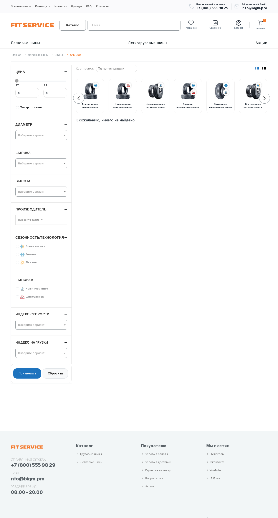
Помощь (41, 6)
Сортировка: (85, 68)
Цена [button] (20, 72)
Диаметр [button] (23, 124)
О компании (19, 6)
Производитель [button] (30, 209)
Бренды (76, 6)
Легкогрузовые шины (147, 43)
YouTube (216, 470)
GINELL (59, 54)
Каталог (72, 25)
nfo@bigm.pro (28, 479)
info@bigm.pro (254, 8)
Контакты (102, 6)
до (45, 84)
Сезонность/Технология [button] (39, 237)
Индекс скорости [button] (32, 314)
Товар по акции (31, 107)
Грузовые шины (91, 454)
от (17, 84)
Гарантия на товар (158, 470)
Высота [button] (23, 181)
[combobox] (41, 135)
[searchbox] (33, 220)
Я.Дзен (215, 478)
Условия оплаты (156, 454)
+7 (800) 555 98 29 (212, 8)
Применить (27, 373)
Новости (61, 6)
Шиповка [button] (24, 280)
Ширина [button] (23, 153)
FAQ (89, 6)
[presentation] (78, 98)
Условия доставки (158, 462)
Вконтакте (217, 462)
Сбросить (55, 373)
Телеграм (217, 454)
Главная (16, 54)
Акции (261, 43)
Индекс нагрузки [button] (31, 342)
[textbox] (40, 135)
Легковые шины (25, 43)
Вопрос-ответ (155, 478)
